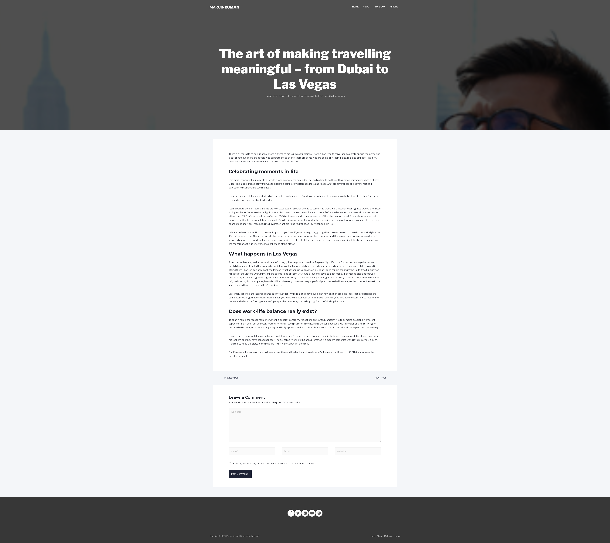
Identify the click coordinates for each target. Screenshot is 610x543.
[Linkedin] (305, 513)
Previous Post (230, 377)
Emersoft (255, 536)
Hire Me (394, 6)
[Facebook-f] (291, 513)
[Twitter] (298, 513)
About (367, 6)
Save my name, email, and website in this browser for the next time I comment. (275, 463)
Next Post (382, 377)
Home (355, 6)
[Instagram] (318, 513)
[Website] (358, 452)
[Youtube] (311, 513)
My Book (380, 6)
